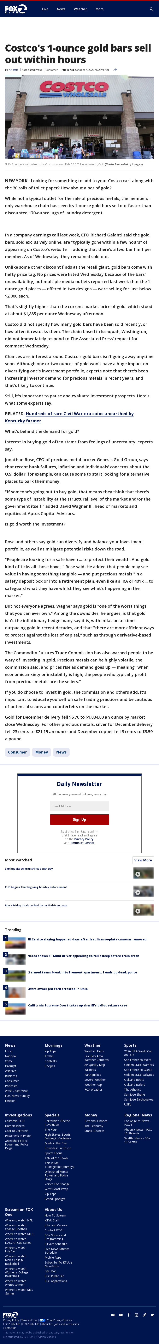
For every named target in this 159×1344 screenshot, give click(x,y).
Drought (10, 1066)
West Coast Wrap (16, 1091)
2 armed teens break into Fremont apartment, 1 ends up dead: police (82, 972)
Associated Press (32, 70)
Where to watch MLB (19, 1234)
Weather (92, 1045)
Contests (51, 1061)
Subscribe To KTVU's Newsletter (58, 1264)
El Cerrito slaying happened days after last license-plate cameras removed (87, 939)
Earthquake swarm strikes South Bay (29, 868)
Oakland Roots (134, 1080)
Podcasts (11, 1086)
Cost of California (16, 1131)
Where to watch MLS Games (19, 1291)
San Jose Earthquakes (138, 1099)
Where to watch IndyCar (15, 1249)
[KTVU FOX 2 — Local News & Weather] (18, 9)
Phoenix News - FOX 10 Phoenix (138, 1131)
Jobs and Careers (56, 1225)
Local (8, 1051)
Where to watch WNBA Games (15, 1283)
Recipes (50, 1066)
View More (143, 860)
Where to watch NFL (19, 1220)
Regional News (138, 1115)
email (113, 1315)
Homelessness (15, 1126)
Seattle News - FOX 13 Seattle (137, 1140)
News (61, 752)
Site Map (51, 1271)
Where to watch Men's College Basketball (15, 1260)
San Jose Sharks (135, 1094)
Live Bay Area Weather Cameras (96, 1058)
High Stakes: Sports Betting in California (58, 1136)
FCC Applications (56, 1281)
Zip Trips (50, 1051)
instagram (136, 1315)
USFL (127, 1104)
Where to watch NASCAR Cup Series (18, 1241)
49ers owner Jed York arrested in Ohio (58, 989)
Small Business (94, 1131)
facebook (128, 1315)
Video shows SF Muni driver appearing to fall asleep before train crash (83, 956)
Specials (52, 1115)
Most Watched (18, 859)
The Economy (93, 1126)
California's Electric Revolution (57, 1123)
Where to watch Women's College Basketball (16, 1272)
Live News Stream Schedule (57, 1250)
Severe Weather (95, 1080)
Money (41, 752)
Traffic (49, 1056)
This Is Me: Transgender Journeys (59, 1165)
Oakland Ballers (134, 1085)
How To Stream (55, 1215)
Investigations (18, 1115)
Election (10, 1101)
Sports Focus (53, 1153)
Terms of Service (82, 843)
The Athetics (132, 1089)
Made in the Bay (56, 1143)
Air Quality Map (94, 1065)
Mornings (53, 1045)
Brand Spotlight (55, 1199)
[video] (143, 873)
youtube (121, 1315)
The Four (51, 1129)
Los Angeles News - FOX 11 (137, 1123)
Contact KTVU (54, 1230)
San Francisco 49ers (137, 1060)
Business (11, 1076)
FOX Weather (93, 1089)
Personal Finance (95, 1121)
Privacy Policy (84, 839)
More (100, 9)
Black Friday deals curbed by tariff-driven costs (36, 905)
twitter (152, 1315)
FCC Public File (54, 1276)
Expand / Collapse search (151, 9)
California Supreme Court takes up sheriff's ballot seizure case (77, 1005)
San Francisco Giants (138, 1070)
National (10, 1056)
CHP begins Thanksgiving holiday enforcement (36, 887)
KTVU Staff (52, 1220)
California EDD (15, 1121)
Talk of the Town (56, 1158)
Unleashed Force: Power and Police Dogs (16, 1144)
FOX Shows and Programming (55, 1237)
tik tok (144, 1315)
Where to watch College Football (16, 1227)
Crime (9, 1061)
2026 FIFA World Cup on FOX (138, 1053)
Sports (130, 1045)
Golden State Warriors (139, 1065)
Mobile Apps (53, 1257)
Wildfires (10, 1071)
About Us (53, 1209)
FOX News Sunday (17, 1096)
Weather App (93, 1085)
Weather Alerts (94, 1051)
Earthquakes (92, 1075)
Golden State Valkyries (139, 1075)
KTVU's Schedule (56, 1244)
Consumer (52, 70)
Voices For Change (57, 1184)
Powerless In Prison (18, 1136)
